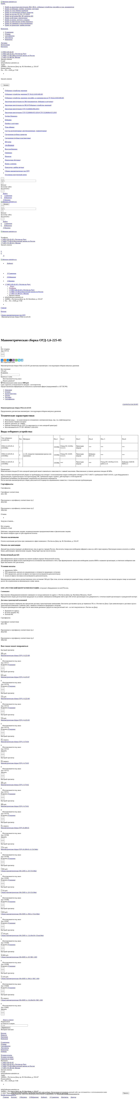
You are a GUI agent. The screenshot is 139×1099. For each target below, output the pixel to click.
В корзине (11, 665)
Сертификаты (9, 36)
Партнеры (4, 1037)
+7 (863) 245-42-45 (7, 52)
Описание (8, 390)
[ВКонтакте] (2, 360)
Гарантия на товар (7, 1059)
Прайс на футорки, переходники (16, 18)
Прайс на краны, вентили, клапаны (17, 20)
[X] (10, 360)
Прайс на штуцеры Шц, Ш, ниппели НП (19, 16)
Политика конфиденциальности (68, 1094)
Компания (4, 1039)
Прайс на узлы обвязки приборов (16, 10)
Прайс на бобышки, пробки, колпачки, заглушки (22, 9)
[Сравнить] (2, 355)
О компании (9, 32)
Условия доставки (7, 1057)
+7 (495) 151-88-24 (10, 57)
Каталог (3, 1033)
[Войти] (2, 249)
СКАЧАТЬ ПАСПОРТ (130, 404)
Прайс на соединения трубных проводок (19, 12)
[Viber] (13, 360)
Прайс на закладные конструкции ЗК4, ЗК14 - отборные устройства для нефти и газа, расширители (39, 7)
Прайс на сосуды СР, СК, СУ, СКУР (17, 14)
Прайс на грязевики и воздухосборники (19, 23)
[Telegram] (22, 360)
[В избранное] (2, 353)
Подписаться (6, 1027)
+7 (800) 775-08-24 (18, 55)
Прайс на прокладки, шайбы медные (17, 25)
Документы (9, 38)
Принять (125, 1093)
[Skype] (19, 360)
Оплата (7, 395)
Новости (4, 1035)
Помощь (4, 1051)
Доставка (8, 397)
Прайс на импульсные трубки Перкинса (19, 21)
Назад (12, 286)
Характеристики (10, 393)
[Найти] (2, 191)
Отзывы (7, 34)
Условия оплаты (6, 1055)
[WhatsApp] (16, 360)
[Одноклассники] (5, 360)
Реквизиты (8, 39)
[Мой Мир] (8, 360)
